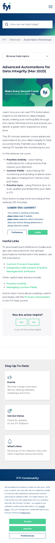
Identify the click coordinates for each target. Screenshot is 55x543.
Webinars (14, 39)
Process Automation (37, 296)
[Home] (6, 6)
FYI (4, 39)
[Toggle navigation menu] (50, 6)
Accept (27, 521)
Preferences (27, 536)
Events (11, 382)
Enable (38, 232)
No (34, 322)
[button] (27, 56)
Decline (28, 528)
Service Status (15, 416)
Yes (21, 322)
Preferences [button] (25, 512)
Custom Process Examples (23, 264)
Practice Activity (16, 283)
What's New (14, 446)
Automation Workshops (37, 39)
